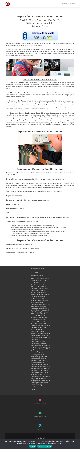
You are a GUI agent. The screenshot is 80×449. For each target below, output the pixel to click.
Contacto (72, 4)
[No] (78, 444)
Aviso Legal (34, 272)
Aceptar (32, 446)
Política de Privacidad (38, 268)
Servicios (64, 4)
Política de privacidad (44, 446)
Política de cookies (37, 275)
